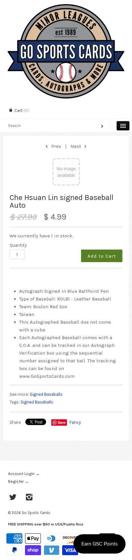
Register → (18, 481)
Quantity (18, 245)
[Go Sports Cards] (66, 6)
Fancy (75, 422)
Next (76, 146)
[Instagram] (29, 497)
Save (62, 422)
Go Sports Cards (36, 512)
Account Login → (24, 473)
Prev (55, 146)
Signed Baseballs (46, 394)
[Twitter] (13, 497)
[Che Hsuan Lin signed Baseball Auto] (66, 171)
